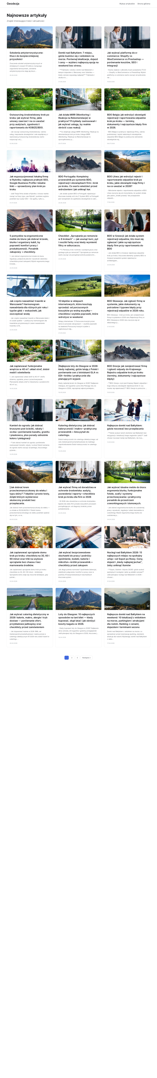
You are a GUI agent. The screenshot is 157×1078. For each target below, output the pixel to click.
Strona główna (143, 4)
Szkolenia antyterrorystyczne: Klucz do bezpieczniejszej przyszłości (26, 56)
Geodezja (13, 3)
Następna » (86, 658)
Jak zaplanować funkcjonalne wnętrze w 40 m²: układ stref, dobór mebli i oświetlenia (30, 369)
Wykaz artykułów (127, 4)
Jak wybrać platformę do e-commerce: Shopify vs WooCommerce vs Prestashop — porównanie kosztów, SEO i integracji (125, 59)
